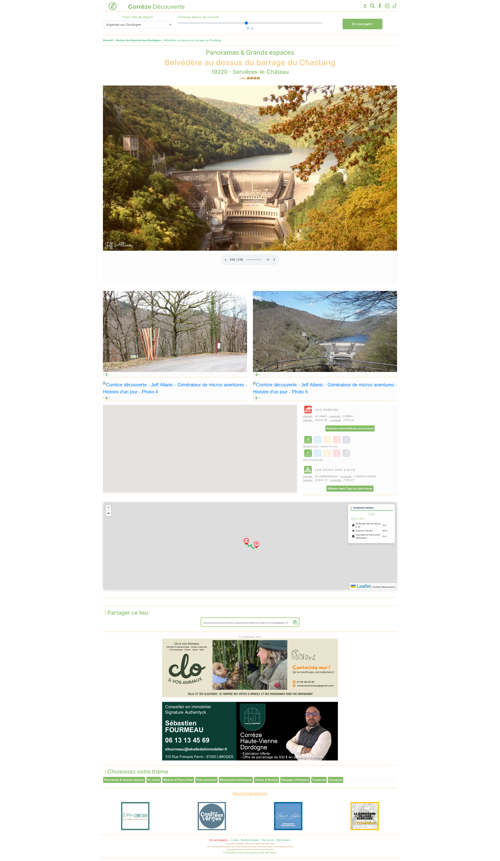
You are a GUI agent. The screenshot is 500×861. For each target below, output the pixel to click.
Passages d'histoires (295, 779)
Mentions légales (250, 840)
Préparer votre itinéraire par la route (350, 428)
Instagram (335, 779)
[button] (256, 544)
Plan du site (268, 840)
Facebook (319, 779)
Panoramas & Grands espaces (124, 779)
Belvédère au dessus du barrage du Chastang (192, 40)
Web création (283, 840)
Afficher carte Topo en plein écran (350, 488)
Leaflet (363, 586)
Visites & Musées (266, 779)
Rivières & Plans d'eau (178, 779)
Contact (234, 840)
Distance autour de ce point (198, 17)
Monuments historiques (236, 779)
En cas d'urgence (219, 840)
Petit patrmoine (206, 779)
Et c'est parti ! (362, 24)
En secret (153, 779)
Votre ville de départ (137, 17)
